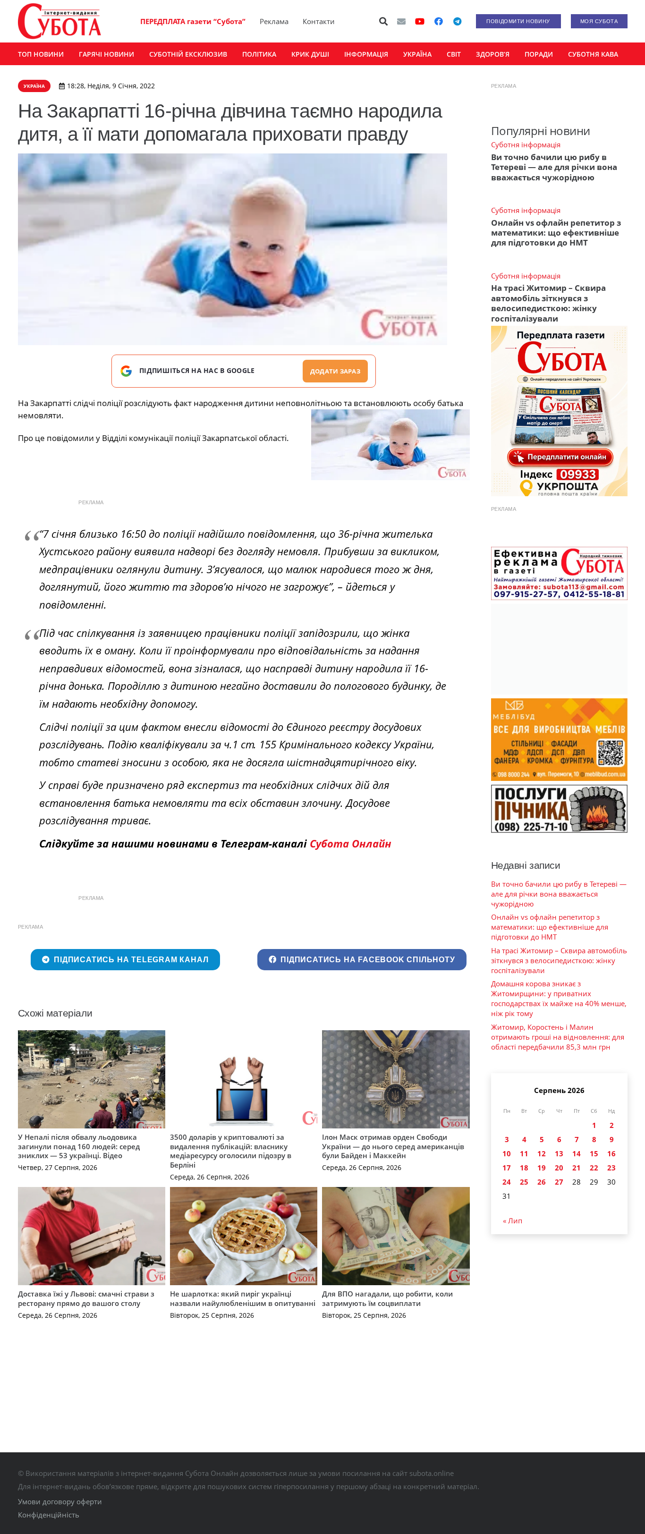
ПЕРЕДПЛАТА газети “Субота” (193, 21)
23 (611, 1167)
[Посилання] (59, 21)
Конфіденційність (48, 1514)
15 (594, 1153)
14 (576, 1153)
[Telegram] (457, 21)
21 (576, 1167)
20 (559, 1167)
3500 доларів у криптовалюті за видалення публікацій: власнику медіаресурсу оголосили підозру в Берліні (230, 1151)
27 (559, 1182)
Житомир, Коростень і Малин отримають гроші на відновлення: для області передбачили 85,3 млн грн (557, 1036)
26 (541, 1182)
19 (541, 1167)
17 (506, 1167)
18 (524, 1167)
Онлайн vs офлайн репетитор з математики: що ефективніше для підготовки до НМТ (556, 232)
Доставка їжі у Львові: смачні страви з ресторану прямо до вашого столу (86, 1298)
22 (594, 1167)
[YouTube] (419, 21)
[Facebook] (438, 21)
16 (611, 1153)
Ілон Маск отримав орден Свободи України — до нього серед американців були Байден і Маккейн (393, 1146)
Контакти (319, 21)
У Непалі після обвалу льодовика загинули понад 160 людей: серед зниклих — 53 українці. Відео (79, 1146)
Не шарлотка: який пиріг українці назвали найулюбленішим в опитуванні (242, 1298)
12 (541, 1153)
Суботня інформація (525, 144)
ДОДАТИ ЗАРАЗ (335, 371)
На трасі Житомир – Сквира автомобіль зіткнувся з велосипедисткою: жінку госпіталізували (548, 302)
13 (559, 1153)
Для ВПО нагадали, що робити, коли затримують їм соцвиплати (387, 1298)
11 (524, 1153)
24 (506, 1182)
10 (506, 1153)
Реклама (274, 21)
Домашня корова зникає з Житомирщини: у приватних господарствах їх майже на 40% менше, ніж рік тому (559, 998)
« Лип (512, 1220)
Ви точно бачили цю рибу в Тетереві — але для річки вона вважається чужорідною (554, 167)
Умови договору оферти (60, 1501)
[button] (383, 21)
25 (524, 1182)
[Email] (401, 21)
